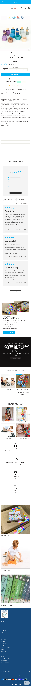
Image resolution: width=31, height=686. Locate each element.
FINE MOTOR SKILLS (5, 662)
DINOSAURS (4, 660)
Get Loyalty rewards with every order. (15, 478)
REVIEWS (3, 630)
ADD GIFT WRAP (9, 332)
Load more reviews (15, 291)
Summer (18, 69)
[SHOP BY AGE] (15, 519)
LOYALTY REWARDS (5, 647)
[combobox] (22, 203)
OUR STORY (4, 637)
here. (20, 492)
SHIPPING (3, 643)
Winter (5, 69)
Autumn (12, 69)
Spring (24, 69)
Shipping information (9, 133)
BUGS (2, 656)
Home (15, 55)
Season (15, 67)
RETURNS (3, 651)
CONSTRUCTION (5, 658)
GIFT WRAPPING (6, 141)
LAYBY (2, 645)
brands (20, 450)
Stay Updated (5, 671)
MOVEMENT (4, 665)
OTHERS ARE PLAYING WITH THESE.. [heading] (15, 370)
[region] (15, 2)
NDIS (2, 649)
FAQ (3, 136)
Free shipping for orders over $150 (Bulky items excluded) (15, 464)
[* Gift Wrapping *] (8, 381)
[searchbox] (9, 199)
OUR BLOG (3, 639)
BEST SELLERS (4, 626)
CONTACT (3, 641)
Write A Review (15, 193)
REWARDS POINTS (7, 139)
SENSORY (3, 667)
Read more (17, 224)
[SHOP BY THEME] (15, 589)
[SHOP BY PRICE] (15, 554)
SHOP (2, 621)
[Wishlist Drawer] (25, 7)
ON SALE (3, 628)
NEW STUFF (4, 623)
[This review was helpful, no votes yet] (21, 230)
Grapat (8, 129)
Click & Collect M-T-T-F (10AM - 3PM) (17, 89)
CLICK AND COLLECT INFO (10, 144)
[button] (15, 684)
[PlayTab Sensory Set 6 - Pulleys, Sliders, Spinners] (23, 381)
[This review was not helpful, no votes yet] (24, 230)
